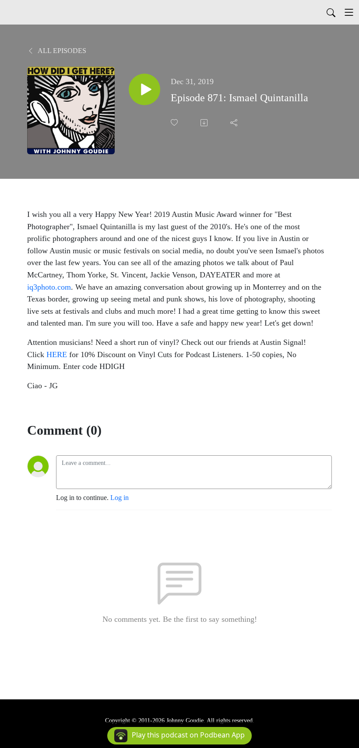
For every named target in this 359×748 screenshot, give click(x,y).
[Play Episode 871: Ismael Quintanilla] (144, 89)
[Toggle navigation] (349, 12)
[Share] (234, 122)
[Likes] (175, 122)
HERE (56, 354)
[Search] (331, 12)
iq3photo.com (49, 287)
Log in (119, 497)
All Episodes (61, 50)
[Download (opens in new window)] (205, 122)
